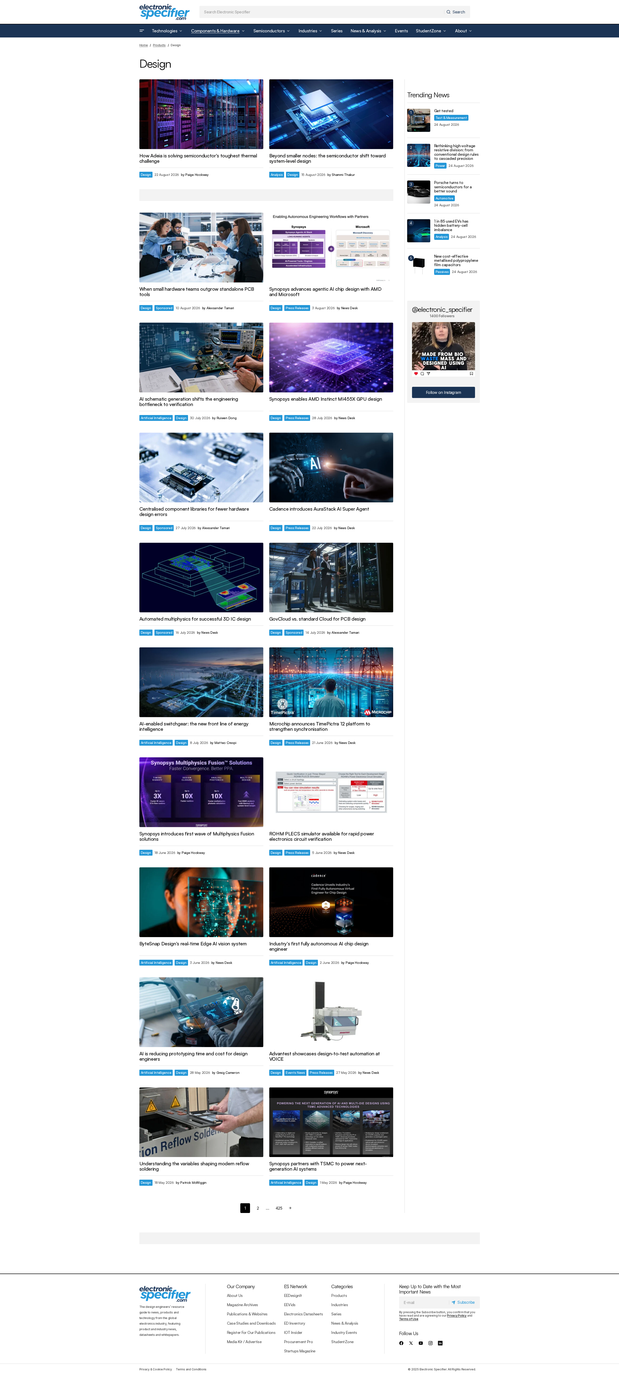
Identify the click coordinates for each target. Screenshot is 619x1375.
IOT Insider (293, 1332)
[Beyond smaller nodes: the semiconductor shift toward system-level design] (331, 114)
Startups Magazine (299, 1350)
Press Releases (297, 308)
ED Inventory (294, 1323)
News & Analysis (344, 1323)
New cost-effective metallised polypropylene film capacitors (456, 260)
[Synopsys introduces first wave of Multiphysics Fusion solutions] (201, 792)
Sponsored (164, 308)
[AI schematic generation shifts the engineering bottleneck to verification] (201, 357)
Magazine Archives (242, 1304)
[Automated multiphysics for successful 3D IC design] (201, 578)
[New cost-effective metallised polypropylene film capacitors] (418, 265)
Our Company (241, 1286)
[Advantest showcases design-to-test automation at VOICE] (331, 1012)
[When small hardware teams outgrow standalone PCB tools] (201, 247)
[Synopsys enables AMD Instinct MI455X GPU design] (331, 357)
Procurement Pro (298, 1341)
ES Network (295, 1286)
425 (279, 1208)
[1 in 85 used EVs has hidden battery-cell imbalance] (418, 230)
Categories (342, 1286)
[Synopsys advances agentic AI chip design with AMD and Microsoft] (331, 247)
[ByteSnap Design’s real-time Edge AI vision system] (201, 902)
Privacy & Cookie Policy (155, 1369)
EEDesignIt (293, 1295)
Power (440, 165)
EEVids (290, 1304)
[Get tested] (418, 120)
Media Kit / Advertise (244, 1341)
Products (159, 45)
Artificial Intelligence (156, 418)
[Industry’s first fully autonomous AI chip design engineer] (331, 902)
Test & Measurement (451, 118)
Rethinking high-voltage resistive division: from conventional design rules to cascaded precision (456, 152)
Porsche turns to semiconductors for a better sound (453, 187)
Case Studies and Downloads (251, 1323)
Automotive (444, 198)
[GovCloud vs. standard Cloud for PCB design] (331, 578)
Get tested (443, 111)
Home (143, 45)
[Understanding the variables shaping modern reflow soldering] (201, 1122)
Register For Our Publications (251, 1332)
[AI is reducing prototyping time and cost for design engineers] (201, 1012)
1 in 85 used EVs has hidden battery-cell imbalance (451, 225)
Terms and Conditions (191, 1369)
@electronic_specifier (442, 309)
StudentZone (342, 1341)
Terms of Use (408, 1319)
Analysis (277, 174)
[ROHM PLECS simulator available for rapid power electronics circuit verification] (331, 792)
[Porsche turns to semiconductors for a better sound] (418, 192)
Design (146, 174)
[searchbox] (322, 12)
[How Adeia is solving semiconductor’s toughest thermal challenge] (201, 114)
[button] (142, 30)
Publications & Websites (247, 1314)
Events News (295, 1072)
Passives (442, 272)
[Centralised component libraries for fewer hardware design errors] (201, 467)
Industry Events (344, 1332)
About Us (235, 1295)
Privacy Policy (456, 1315)
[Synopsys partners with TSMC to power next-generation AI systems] (331, 1122)
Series (336, 1314)
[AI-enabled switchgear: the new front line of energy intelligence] (201, 682)
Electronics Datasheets (303, 1314)
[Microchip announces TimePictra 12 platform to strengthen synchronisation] (331, 682)
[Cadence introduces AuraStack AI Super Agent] (331, 467)
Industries (339, 1304)
